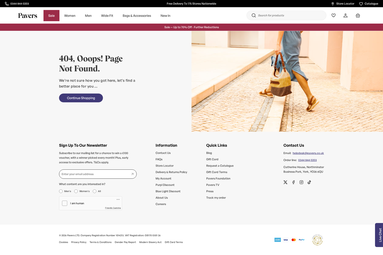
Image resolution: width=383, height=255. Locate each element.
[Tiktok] (309, 182)
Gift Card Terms (216, 172)
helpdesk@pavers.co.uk (308, 153)
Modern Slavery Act (150, 242)
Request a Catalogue (220, 165)
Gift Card (212, 159)
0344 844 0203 (19, 3)
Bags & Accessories (137, 16)
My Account (163, 178)
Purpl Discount (165, 184)
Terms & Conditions (101, 242)
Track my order (216, 197)
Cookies (63, 242)
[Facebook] (293, 182)
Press (209, 191)
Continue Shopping (81, 98)
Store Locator (345, 3)
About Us (162, 197)
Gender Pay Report (125, 242)
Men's (67, 191)
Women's (84, 191)
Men (88, 16)
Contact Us (163, 152)
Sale (51, 16)
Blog (209, 152)
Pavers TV (212, 184)
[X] (285, 182)
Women (69, 16)
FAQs (159, 159)
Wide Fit (107, 16)
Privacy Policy (78, 242)
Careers (161, 204)
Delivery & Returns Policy (171, 172)
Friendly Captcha (113, 208)
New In (165, 16)
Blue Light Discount (168, 191)
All (99, 191)
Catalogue (371, 3)
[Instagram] (301, 182)
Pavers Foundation (218, 178)
